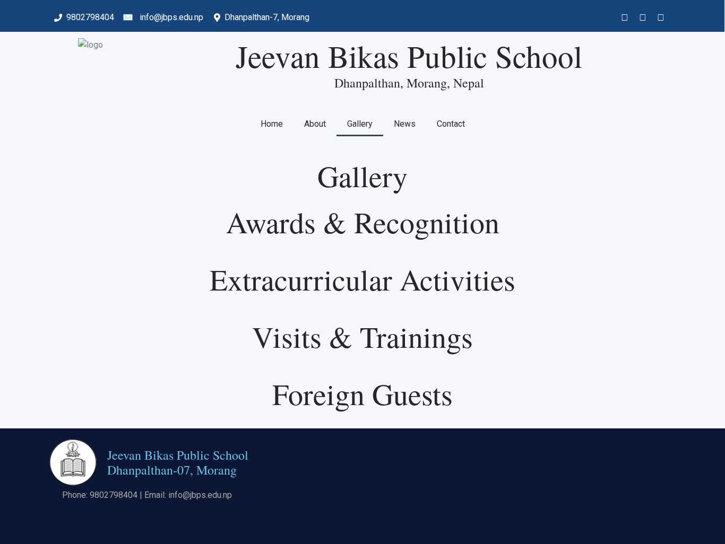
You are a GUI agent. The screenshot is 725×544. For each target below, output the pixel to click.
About (315, 124)
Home (272, 124)
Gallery (360, 124)
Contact (451, 124)
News (405, 124)
